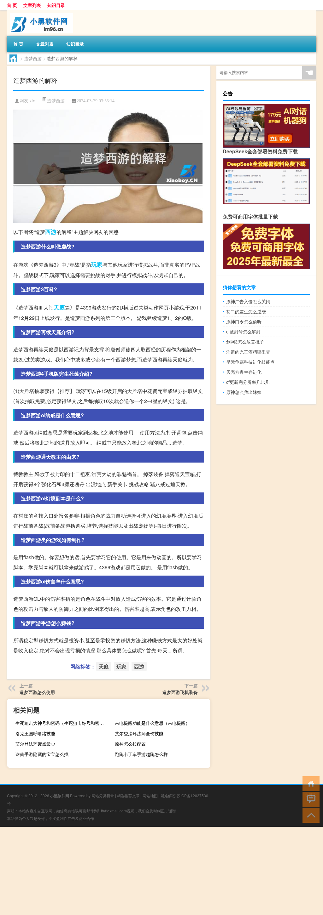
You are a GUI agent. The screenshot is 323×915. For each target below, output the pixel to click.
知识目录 (56, 5)
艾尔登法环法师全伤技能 (139, 733)
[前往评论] (309, 799)
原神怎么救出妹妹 (243, 392)
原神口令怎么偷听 (243, 321)
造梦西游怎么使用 (37, 692)
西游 (50, 232)
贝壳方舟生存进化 (243, 372)
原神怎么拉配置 (130, 744)
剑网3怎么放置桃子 (245, 341)
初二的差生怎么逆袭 (246, 311)
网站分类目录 (102, 795)
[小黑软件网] (40, 12)
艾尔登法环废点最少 (35, 744)
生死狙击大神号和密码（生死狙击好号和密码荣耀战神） (62, 723)
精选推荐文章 (128, 795)
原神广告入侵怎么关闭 (248, 301)
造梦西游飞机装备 (180, 692)
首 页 (12, 5)
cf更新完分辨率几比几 (247, 382)
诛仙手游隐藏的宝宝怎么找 (41, 754)
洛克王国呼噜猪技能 (35, 733)
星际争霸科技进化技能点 (250, 362)
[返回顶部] (309, 815)
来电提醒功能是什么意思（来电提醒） (152, 723)
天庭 (59, 307)
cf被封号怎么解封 (243, 331)
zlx (32, 101)
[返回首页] (309, 783)
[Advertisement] (161, 871)
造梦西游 (33, 58)
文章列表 (32, 5)
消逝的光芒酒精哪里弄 (248, 352)
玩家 (97, 264)
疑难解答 (168, 795)
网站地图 (150, 795)
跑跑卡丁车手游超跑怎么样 (141, 754)
